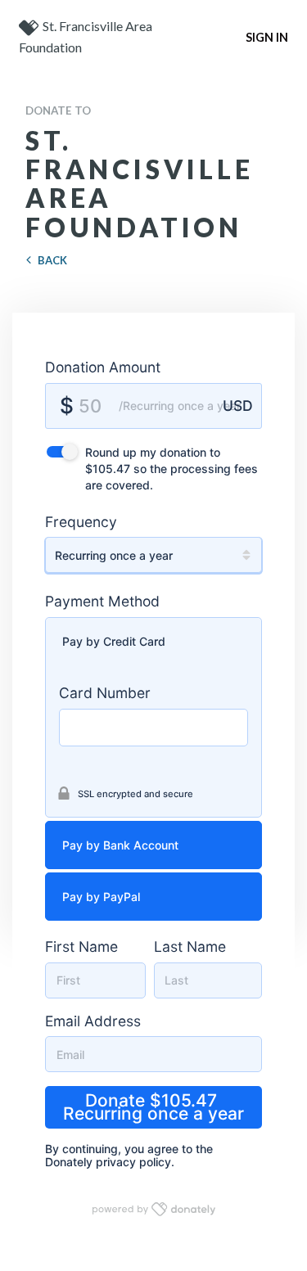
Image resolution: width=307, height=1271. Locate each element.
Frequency (81, 521)
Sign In (267, 37)
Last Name (190, 946)
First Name (81, 946)
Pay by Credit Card (113, 641)
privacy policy (133, 1162)
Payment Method (102, 601)
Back (52, 260)
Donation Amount (102, 367)
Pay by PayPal (101, 897)
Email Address (93, 1021)
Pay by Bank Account (120, 845)
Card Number (105, 692)
